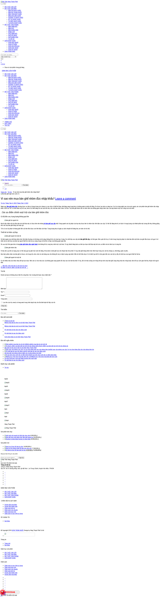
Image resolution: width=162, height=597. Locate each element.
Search (6, 183)
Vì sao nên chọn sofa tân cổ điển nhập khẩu (43, 355)
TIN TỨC (7, 125)
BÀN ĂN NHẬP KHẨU (14, 10)
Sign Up (21, 457)
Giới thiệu (7, 521)
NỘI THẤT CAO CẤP (10, 7)
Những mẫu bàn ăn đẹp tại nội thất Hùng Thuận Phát (19, 322)
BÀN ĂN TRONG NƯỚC (15, 12)
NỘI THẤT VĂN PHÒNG (11, 25)
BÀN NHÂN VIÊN (13, 30)
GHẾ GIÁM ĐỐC (12, 34)
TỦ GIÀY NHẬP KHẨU (14, 21)
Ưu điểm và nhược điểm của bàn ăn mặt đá (14, 267)
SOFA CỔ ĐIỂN (12, 44)
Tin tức (10, 192)
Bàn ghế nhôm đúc (12, 206)
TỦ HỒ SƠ (11, 39)
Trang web (4, 299)
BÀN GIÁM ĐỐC (12, 26)
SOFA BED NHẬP (13, 42)
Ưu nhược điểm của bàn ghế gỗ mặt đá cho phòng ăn (52, 346)
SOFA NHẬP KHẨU (10, 41)
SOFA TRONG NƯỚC (18, 530)
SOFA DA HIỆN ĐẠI (13, 46)
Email (3, 295)
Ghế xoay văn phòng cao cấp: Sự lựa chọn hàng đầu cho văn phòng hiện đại (72, 349)
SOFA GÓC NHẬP (13, 48)
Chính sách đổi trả (9, 508)
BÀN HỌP (11, 28)
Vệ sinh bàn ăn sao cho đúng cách (14, 333)
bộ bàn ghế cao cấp (50, 223)
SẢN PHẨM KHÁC (9, 51)
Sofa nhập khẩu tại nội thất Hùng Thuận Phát (17, 337)
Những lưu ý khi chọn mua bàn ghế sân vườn (44, 357)
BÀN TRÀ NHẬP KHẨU (15, 14)
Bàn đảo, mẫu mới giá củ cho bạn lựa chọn (14, 266)
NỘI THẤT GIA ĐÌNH (10, 9)
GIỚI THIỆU (7, 123)
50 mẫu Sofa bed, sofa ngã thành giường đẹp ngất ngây (20, 358)
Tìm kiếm (25, 185)
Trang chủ (4, 192)
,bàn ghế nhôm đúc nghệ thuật (29, 244)
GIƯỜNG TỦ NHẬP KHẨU (15, 17)
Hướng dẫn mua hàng (10, 505)
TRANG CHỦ (8, 122)
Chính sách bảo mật (10, 512)
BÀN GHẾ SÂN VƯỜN (14, 16)
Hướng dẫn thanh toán (10, 506)
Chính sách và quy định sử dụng (13, 513)
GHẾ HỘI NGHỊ (12, 35)
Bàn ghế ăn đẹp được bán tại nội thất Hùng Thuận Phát (20, 348)
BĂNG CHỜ (11, 32)
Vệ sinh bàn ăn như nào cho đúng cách (15, 330)
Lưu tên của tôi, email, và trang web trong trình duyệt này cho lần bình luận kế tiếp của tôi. (29, 302)
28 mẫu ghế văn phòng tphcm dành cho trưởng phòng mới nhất (22, 353)
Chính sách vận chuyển (11, 510)
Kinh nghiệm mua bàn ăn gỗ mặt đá (36, 344)
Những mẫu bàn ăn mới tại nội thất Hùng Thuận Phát (19, 326)
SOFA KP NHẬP (13, 50)
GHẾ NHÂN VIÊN (13, 37)
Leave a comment (65, 198)
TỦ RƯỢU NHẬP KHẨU (15, 23)
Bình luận (3, 289)
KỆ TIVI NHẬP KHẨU (14, 19)
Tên (2, 292)
